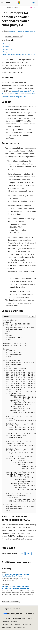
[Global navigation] (2, 3)
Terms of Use (27, 624)
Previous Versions (19, 618)
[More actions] (34, 7)
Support (6, 47)
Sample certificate (9, 52)
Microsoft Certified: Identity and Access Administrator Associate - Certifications (15, 587)
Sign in (34, 3)
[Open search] (29, 3)
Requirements (8, 49)
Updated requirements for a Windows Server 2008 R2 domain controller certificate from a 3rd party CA (18, 94)
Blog (29, 618)
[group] (19, 415)
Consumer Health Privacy (10, 624)
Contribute (5, 621)
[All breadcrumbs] (3, 7)
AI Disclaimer (6, 618)
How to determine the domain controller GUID (19, 54)
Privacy (13, 621)
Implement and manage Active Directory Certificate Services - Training (16, 575)
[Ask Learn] (31, 7)
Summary (6, 44)
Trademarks (6, 627)
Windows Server (12, 7)
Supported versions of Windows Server (22, 31)
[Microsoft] (19, 2)
